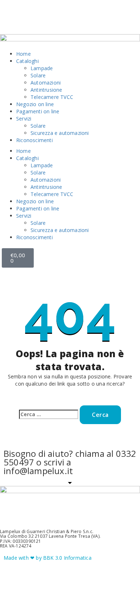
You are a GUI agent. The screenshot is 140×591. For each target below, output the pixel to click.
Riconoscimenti (34, 140)
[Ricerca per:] (48, 414)
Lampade (42, 68)
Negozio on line (35, 104)
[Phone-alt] (71, 20)
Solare (38, 75)
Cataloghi (27, 61)
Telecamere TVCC (52, 97)
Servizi (23, 118)
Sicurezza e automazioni (60, 132)
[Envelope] (51, 20)
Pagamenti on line (37, 111)
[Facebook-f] (13, 20)
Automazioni (46, 82)
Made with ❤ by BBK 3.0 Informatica (48, 557)
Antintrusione (46, 89)
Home (23, 53)
